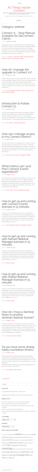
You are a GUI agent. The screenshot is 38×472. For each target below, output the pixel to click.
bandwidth (15, 437)
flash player (18, 90)
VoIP (7, 458)
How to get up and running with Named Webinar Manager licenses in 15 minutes (19, 240)
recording (5, 452)
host (15, 56)
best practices (9, 155)
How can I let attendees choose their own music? (15, 403)
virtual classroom (15, 58)
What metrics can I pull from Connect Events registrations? (16, 168)
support (5, 455)
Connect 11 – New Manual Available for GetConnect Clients (18, 35)
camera (4, 440)
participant (30, 56)
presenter (4, 58)
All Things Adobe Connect (19, 9)
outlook (17, 449)
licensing (10, 336)
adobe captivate (26, 434)
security (19, 452)
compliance (16, 440)
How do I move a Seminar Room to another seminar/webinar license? (18, 314)
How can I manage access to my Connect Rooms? (18, 135)
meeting (25, 56)
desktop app (12, 90)
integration (15, 445)
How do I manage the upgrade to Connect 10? (17, 71)
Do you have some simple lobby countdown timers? (18, 348)
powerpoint (24, 449)
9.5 (7, 336)
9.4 (4, 434)
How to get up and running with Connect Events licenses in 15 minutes (19, 203)
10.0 (7, 90)
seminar (9, 58)
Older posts (5, 378)
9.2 (2, 434)
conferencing (22, 440)
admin (18, 434)
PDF (20, 449)
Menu (19, 20)
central (10, 440)
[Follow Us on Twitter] (20, 3)
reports (11, 190)
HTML (18, 56)
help (25, 443)
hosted (31, 443)
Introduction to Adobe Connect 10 (15, 105)
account (12, 434)
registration (12, 225)
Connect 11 (11, 56)
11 (7, 56)
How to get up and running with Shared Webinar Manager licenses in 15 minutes (19, 278)
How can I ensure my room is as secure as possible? (16, 402)
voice (4, 457)
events (7, 190)
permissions (16, 155)
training (11, 455)
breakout (30, 437)
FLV (7, 369)
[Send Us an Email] (18, 3)
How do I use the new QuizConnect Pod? (12, 409)
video (31, 455)
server (31, 452)
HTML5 (21, 56)
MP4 (13, 449)
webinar (22, 58)
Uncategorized (23, 155)
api (11, 437)
